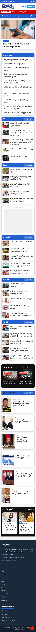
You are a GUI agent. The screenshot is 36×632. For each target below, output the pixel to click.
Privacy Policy (5, 617)
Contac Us (4, 614)
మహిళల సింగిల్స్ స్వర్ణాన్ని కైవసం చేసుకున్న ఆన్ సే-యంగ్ (19, 193)
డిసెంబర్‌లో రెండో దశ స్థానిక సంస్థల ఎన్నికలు (20, 307)
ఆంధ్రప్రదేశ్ (17, 16)
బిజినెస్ (3, 588)
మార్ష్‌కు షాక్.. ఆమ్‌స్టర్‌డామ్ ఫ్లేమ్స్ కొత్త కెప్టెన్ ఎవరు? (16, 101)
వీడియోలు (4, 600)
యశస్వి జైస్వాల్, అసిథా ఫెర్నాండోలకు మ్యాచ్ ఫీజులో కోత (21, 178)
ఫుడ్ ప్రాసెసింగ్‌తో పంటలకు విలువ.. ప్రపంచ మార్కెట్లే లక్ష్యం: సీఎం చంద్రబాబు (21, 265)
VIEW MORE (30, 510)
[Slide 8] (21, 50)
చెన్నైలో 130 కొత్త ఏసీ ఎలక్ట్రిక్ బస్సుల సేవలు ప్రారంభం (17, 95)
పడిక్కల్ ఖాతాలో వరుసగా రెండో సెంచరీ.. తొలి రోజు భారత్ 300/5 (21, 200)
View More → (27, 368)
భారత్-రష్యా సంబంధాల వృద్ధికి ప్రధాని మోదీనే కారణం (23, 421)
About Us (4, 611)
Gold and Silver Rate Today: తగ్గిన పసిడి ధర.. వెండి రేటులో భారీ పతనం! (18, 82)
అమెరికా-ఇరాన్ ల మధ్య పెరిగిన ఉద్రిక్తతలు (22, 457)
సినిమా (25, 16)
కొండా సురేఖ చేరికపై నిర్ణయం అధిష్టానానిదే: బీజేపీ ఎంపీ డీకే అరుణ (20, 314)
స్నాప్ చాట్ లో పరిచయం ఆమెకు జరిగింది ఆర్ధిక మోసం (17, 69)
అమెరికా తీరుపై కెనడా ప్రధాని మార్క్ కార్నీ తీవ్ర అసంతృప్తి (24, 475)
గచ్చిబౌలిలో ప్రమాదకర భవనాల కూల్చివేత (16, 60)
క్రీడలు (32, 16)
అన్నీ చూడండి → (28, 119)
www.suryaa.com (18, 629)
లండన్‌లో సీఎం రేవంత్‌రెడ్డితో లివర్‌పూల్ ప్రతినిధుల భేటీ (20, 493)
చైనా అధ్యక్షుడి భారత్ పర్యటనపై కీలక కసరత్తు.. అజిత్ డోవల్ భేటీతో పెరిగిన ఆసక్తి (22, 404)
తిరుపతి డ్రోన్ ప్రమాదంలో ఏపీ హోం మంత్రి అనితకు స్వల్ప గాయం (20, 272)
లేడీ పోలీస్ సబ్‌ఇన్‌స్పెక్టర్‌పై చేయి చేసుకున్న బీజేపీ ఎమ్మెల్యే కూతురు (20, 350)
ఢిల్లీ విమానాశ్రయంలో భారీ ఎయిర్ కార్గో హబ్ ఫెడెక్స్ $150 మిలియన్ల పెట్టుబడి (18, 107)
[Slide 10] (24, 50)
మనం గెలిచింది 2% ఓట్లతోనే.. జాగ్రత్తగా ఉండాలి (17, 113)
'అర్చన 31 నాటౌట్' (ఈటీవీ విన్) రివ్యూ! (21, 149)
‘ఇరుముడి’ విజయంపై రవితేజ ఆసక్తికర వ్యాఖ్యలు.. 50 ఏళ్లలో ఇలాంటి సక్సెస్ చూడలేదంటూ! (21, 142)
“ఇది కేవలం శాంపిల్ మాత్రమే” (18, 156)
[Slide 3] (14, 50)
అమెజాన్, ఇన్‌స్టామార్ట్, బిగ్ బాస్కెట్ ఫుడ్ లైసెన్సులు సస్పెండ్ (21, 342)
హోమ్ (3, 572)
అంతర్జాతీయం (5, 594)
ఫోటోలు (3, 597)
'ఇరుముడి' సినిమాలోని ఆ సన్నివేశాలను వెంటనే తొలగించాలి (21, 257)
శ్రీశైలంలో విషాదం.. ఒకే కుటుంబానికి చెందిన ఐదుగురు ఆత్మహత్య (16, 75)
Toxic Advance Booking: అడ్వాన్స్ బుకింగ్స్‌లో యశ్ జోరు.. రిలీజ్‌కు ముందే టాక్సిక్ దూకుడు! (21, 133)
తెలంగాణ (8, 16)
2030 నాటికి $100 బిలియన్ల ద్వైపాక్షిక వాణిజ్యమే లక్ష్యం (22, 440)
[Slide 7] (20, 50)
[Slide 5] (17, 50)
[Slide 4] (15, 50)
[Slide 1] (11, 50)
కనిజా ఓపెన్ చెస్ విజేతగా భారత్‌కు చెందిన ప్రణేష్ (20, 185)
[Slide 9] (23, 50)
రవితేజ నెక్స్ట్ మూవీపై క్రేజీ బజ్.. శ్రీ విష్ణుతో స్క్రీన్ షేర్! (18, 88)
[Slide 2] (12, 50)
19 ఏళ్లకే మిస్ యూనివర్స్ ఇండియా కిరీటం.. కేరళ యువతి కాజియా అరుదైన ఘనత (21, 358)
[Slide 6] (18, 50)
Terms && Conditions (8, 621)
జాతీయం (4, 591)
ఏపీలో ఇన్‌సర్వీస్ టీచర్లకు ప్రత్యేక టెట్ (15, 64)
